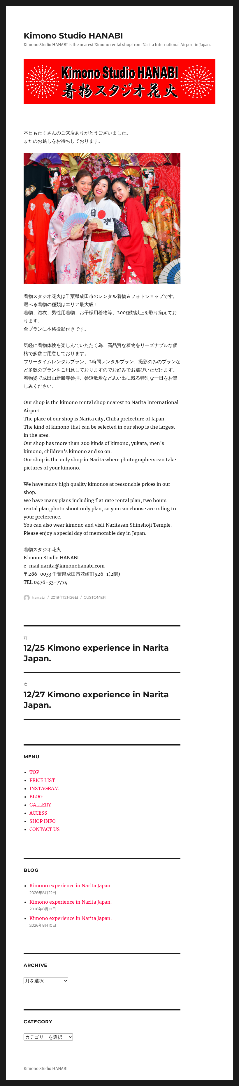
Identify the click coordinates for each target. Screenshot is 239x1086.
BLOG (36, 796)
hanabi (38, 597)
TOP (34, 772)
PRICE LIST (42, 780)
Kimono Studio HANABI (73, 36)
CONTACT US (44, 829)
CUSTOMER (95, 597)
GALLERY (40, 805)
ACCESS (38, 813)
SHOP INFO (42, 821)
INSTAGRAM (44, 788)
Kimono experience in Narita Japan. (70, 885)
